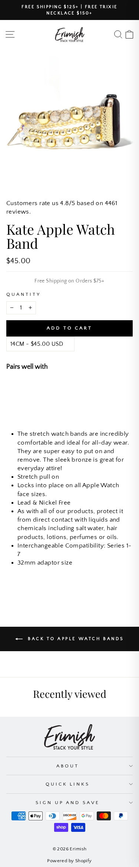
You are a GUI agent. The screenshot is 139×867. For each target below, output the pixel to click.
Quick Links (68, 784)
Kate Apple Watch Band (80, 387)
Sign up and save (68, 802)
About (67, 766)
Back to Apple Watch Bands (75, 638)
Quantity (23, 294)
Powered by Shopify (69, 860)
